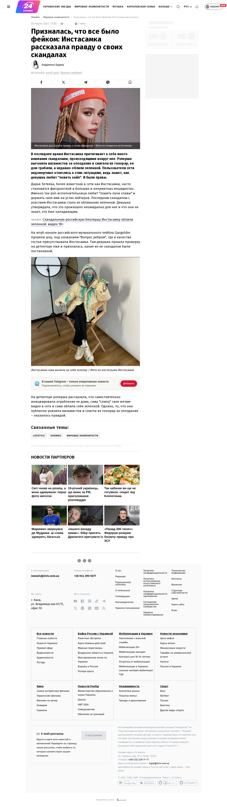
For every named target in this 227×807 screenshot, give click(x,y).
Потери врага (86, 671)
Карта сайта (177, 604)
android (127, 783)
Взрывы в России (88, 666)
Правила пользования (127, 608)
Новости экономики (173, 633)
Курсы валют (167, 643)
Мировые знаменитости (92, 6)
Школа (82, 699)
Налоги (164, 661)
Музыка (118, 6)
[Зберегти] (130, 82)
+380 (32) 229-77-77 (138, 759)
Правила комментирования (153, 613)
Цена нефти (167, 638)
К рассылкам (93, 735)
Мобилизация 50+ (129, 647)
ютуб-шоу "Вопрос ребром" (64, 72)
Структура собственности (179, 591)
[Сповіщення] (196, 6)
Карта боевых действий (92, 643)
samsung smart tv (188, 783)
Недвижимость (129, 686)
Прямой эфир (45, 648)
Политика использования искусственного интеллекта (151, 582)
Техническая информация (178, 572)
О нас (118, 571)
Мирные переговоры (90, 648)
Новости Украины (47, 643)
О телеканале (122, 590)
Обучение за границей (91, 714)
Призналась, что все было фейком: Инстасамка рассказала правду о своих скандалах (106, 17)
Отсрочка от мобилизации (134, 661)
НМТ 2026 (83, 704)
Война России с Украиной (95, 633)
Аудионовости (45, 657)
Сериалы (42, 710)
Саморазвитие (86, 709)
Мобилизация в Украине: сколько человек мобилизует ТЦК (136, 670)
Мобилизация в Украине (136, 633)
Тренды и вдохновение (132, 700)
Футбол (164, 695)
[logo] (28, 7)
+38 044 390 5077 (85, 576)
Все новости (45, 633)
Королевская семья (141, 6)
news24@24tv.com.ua (45, 576)
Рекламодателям (124, 602)
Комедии (42, 705)
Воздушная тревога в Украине (95, 652)
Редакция (120, 576)
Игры (174, 610)
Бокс (162, 690)
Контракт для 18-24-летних (134, 656)
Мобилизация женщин (132, 651)
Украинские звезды (57, 6)
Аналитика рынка (129, 690)
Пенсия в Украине (170, 666)
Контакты (176, 579)
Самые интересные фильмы (53, 690)
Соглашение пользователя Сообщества (151, 604)
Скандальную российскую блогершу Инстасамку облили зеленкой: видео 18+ (82, 221)
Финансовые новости (172, 648)
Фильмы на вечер (47, 700)
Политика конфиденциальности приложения (155, 593)
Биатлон (165, 705)
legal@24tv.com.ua (159, 763)
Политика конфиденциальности (155, 572)
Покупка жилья (128, 695)
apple (147, 783)
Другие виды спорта (172, 710)
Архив (174, 599)
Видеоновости (45, 652)
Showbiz (35, 17)
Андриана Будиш (53, 64)
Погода (41, 662)
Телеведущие (122, 596)
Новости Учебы (88, 686)
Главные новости (47, 638)
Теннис (164, 700)
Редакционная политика (123, 583)
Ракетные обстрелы (89, 638)
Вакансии (176, 585)
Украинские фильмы (49, 695)
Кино (40, 686)
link (75, 601)
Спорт (164, 686)
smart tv (167, 783)
